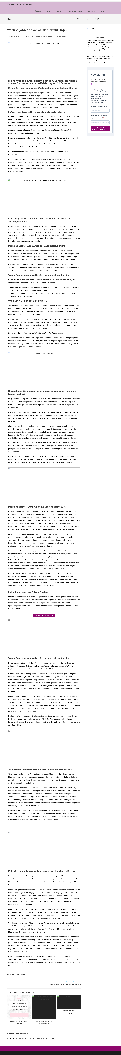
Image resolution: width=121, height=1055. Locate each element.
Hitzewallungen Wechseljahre (40, 972)
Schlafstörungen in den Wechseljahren (44, 1022)
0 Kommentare (61, 36)
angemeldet (19, 1038)
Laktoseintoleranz (69, 1010)
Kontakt (102, 1053)
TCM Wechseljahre (21, 974)
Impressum (89, 1053)
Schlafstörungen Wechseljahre (59, 972)
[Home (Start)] (74, 19)
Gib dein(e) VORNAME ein (99, 106)
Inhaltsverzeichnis (109, 1053)
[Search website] (111, 11)
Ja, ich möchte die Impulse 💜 (99, 128)
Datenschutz (96, 1053)
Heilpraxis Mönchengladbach (44, 36)
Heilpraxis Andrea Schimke (19, 5)
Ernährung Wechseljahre (23, 972)
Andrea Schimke (14, 36)
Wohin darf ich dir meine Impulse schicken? (99, 117)
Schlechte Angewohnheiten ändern (19, 1022)
